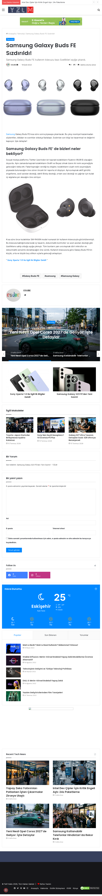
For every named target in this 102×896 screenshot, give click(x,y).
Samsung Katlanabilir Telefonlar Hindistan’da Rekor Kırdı (51, 334)
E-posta (9, 528)
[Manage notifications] (6, 890)
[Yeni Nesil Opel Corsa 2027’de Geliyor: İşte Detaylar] (27, 816)
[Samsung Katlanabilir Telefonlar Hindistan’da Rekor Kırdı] (74, 816)
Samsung (10, 134)
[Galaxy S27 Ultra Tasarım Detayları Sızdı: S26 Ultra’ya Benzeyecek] (82, 425)
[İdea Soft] (51, 21)
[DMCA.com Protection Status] (90, 889)
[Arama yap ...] (98, 11)
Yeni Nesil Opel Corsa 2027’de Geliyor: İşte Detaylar (26, 833)
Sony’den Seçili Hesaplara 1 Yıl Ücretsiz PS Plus (50, 436)
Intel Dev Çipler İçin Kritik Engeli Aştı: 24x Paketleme (74, 790)
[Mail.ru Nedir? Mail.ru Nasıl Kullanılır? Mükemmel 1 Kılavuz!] (13, 649)
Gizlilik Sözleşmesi (57, 888)
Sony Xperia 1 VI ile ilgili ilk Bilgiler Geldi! (26, 260)
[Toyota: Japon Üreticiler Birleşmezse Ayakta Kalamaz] (19, 425)
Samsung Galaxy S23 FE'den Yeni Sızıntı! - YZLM (37, 465)
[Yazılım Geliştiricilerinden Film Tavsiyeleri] (13, 696)
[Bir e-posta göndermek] (17, 65)
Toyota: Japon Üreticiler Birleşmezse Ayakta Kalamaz (18, 438)
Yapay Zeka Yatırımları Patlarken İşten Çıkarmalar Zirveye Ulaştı (24, 792)
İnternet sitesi (59, 528)
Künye (75, 888)
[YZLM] (20, 10)
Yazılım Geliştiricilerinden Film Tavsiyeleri (43, 692)
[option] (51, 334)
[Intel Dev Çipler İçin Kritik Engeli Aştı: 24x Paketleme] (74, 773)
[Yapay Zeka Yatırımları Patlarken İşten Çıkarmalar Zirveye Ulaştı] (27, 773)
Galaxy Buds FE (31, 276)
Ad (7, 518)
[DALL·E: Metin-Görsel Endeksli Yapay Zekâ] (13, 684)
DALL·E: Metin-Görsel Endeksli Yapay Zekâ (43, 680)
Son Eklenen (50, 635)
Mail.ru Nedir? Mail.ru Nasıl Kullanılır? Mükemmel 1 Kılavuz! (50, 645)
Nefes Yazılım (45, 884)
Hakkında (44, 888)
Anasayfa (12, 34)
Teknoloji (21, 34)
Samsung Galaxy (70, 276)
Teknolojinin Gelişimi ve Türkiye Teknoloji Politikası (47, 668)
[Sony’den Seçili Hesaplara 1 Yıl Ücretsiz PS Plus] (51, 425)
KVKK (69, 888)
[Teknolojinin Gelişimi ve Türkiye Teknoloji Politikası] (13, 672)
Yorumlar (84, 635)
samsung (51, 276)
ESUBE (13, 65)
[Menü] (3, 11)
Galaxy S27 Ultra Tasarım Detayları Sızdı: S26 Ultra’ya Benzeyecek (82, 438)
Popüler (17, 635)
